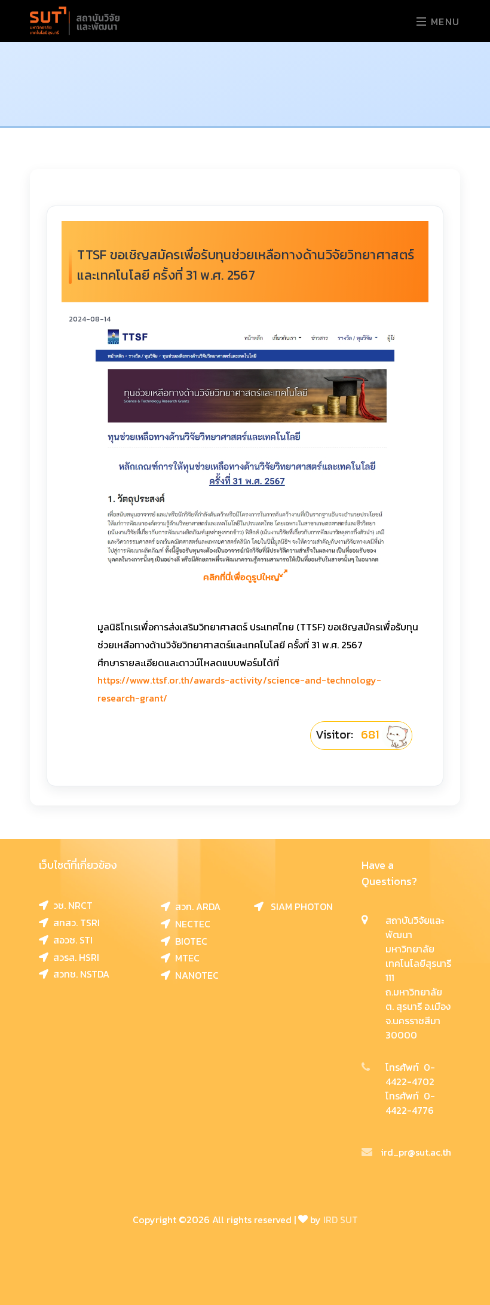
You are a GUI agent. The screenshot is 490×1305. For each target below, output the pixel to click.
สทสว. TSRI (74, 922)
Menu (443, 21)
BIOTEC (188, 941)
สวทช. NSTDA (78, 974)
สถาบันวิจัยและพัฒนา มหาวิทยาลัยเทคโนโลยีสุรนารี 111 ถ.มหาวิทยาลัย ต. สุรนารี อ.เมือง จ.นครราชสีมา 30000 (418, 977)
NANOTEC (194, 975)
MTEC (185, 958)
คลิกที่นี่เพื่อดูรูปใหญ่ (241, 577)
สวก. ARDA (195, 906)
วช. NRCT (70, 905)
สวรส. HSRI (73, 957)
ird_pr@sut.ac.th (416, 1152)
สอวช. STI (70, 940)
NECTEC (190, 924)
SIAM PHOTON (298, 906)
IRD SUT (340, 1219)
